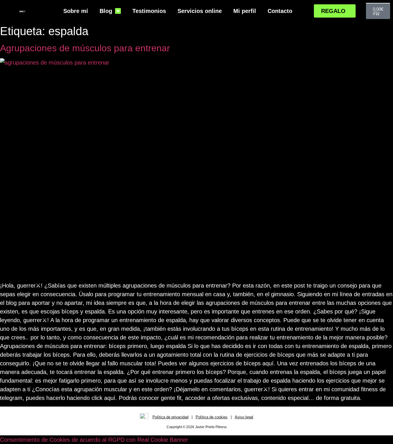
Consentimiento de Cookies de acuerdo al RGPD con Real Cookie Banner (94, 440)
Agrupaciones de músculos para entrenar (85, 48)
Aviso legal (244, 417)
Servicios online (200, 11)
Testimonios (149, 11)
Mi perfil (244, 11)
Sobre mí (75, 11)
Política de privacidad (170, 417)
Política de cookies (212, 417)
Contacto (280, 11)
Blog (106, 11)
